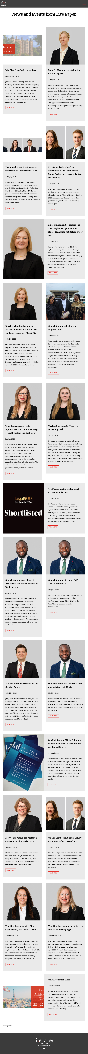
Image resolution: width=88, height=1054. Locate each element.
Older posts (7, 1026)
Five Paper (3, 3)
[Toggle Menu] (84, 4)
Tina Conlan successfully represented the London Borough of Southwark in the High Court (21, 429)
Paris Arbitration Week (59, 980)
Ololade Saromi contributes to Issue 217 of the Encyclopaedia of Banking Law (21, 583)
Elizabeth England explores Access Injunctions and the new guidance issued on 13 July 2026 (21, 329)
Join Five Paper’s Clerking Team (21, 70)
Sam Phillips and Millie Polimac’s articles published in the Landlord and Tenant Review (65, 743)
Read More (10, 108)
